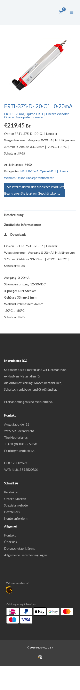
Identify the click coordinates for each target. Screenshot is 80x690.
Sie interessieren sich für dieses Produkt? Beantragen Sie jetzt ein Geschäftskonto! (34, 190)
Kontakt (10, 535)
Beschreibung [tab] (14, 215)
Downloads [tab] (18, 234)
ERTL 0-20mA (14, 114)
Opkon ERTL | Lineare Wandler (47, 114)
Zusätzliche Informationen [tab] (22, 224)
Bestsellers (12, 512)
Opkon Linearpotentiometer (24, 117)
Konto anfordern (15, 518)
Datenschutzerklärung (19, 548)
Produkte (10, 492)
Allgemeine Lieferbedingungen (25, 555)
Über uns (10, 542)
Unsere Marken (15, 499)
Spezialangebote (16, 505)
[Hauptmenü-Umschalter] (71, 12)
